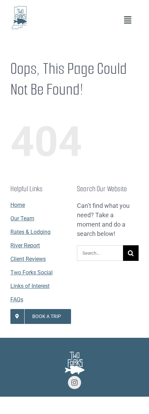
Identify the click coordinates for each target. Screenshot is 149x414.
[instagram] (74, 382)
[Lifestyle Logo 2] (19, 8)
